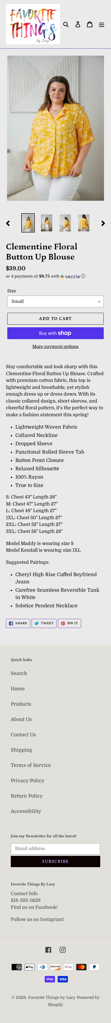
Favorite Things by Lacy (51, 997)
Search (19, 673)
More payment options (55, 346)
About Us (21, 719)
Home (18, 688)
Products (21, 704)
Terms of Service (31, 765)
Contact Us (23, 734)
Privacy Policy (27, 780)
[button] (55, 276)
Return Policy (27, 796)
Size (11, 291)
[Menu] (101, 24)
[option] (28, 223)
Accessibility (26, 811)
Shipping (21, 750)
